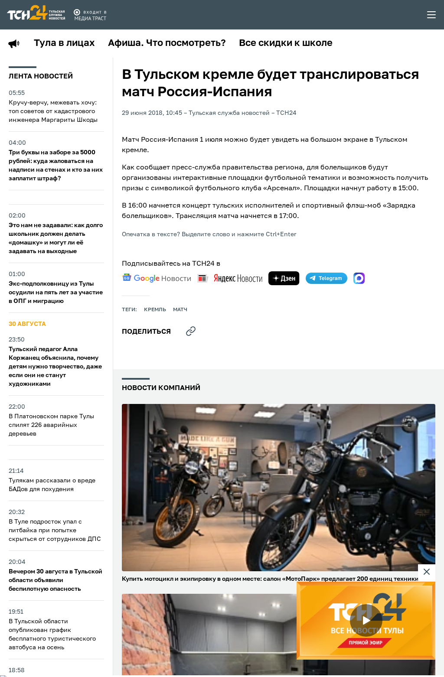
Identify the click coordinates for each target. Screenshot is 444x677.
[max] (359, 278)
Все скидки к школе (286, 43)
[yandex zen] (284, 278)
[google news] (156, 278)
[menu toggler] (432, 15)
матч (180, 309)
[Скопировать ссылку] (191, 331)
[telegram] (326, 278)
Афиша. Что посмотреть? (167, 43)
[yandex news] (229, 278)
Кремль (155, 309)
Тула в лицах (64, 43)
